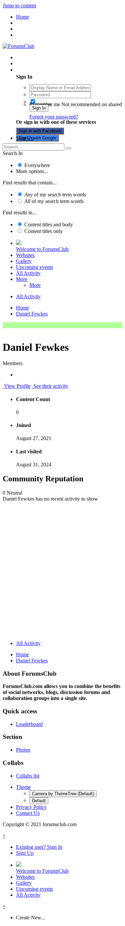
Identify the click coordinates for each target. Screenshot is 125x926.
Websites (25, 255)
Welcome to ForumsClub (42, 249)
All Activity (28, 273)
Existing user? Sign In (40, 70)
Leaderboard (29, 724)
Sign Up (25, 138)
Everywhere (37, 165)
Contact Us (28, 813)
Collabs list (27, 776)
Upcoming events (34, 267)
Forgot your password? (53, 116)
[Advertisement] (62, 572)
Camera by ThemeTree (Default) (63, 793)
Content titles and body (48, 224)
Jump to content (19, 5)
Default (39, 800)
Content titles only (43, 231)
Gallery (24, 261)
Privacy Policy (31, 807)
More (21, 279)
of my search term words (55, 194)
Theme (23, 787)
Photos (23, 750)
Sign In (39, 108)
